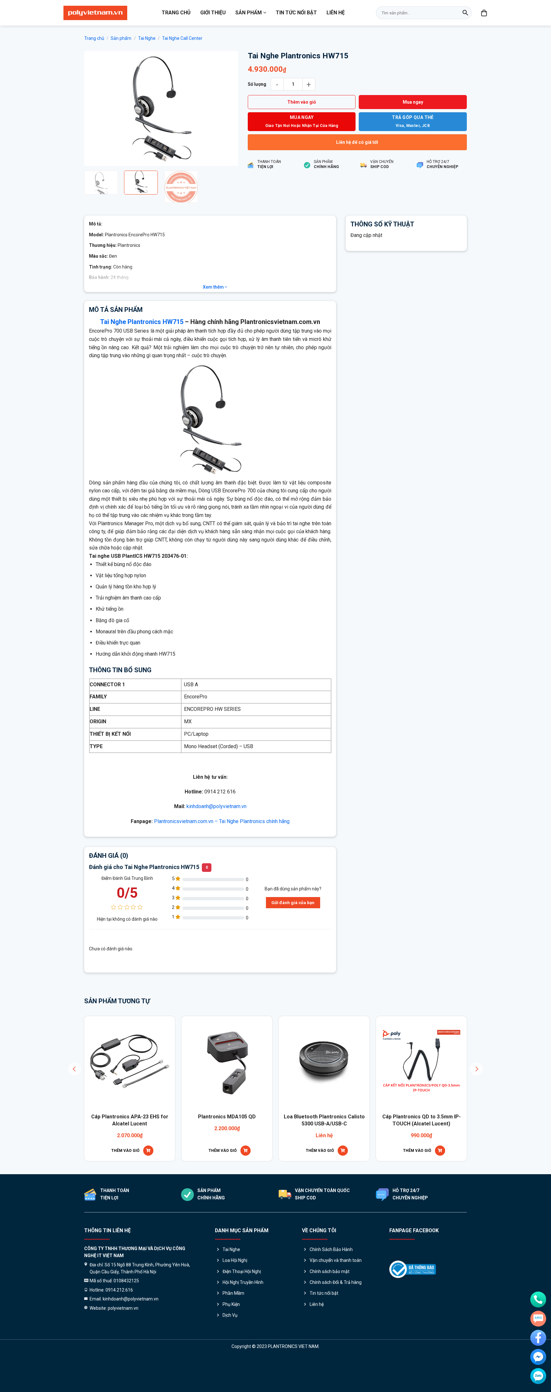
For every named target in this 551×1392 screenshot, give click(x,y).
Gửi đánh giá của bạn (292, 941)
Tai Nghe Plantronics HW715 (141, 361)
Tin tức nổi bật (296, 13)
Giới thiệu (213, 13)
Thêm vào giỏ (301, 102)
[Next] (227, 128)
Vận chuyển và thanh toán (336, 1299)
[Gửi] (465, 12)
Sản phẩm (248, 13)
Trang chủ (176, 13)
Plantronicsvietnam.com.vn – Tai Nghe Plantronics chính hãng (222, 860)
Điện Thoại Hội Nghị (242, 1310)
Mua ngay (413, 102)
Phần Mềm (233, 1332)
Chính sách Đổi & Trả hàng (336, 1321)
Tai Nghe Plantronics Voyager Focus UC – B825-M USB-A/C (339, 1159)
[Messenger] (538, 1357)
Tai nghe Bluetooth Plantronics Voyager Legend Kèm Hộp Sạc (144, 1159)
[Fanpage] (538, 1338)
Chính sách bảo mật (329, 1310)
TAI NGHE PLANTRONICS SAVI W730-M (241, 1159)
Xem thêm (214, 325)
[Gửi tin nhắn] (538, 1319)
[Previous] (95, 128)
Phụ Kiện (231, 1343)
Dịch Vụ (230, 1354)
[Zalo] (538, 1376)
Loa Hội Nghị (235, 1299)
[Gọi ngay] (538, 1299)
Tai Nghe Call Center (182, 38)
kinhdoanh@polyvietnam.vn (216, 846)
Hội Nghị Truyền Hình (243, 1321)
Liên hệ (336, 13)
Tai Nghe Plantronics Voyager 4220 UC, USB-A (436, 1159)
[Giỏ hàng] (484, 12)
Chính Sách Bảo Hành (331, 1288)
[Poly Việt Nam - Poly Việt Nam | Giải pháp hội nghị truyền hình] (95, 13)
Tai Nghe (147, 38)
